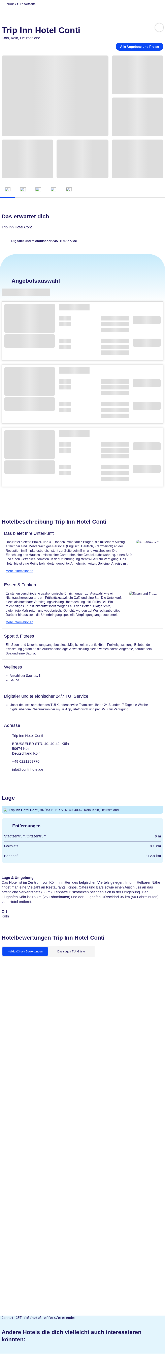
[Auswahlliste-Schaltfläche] (159, 27)
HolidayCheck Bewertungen (25, 951)
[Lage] (53, 190)
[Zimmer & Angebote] (23, 190)
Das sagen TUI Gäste (71, 951)
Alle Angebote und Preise (139, 46)
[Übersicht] (7, 190)
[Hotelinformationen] (38, 190)
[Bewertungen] (69, 190)
